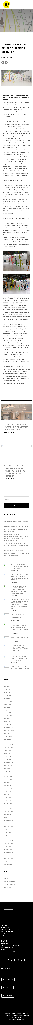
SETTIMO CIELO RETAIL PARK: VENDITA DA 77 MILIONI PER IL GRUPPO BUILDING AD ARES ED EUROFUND (14, 471)
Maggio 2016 (7, 847)
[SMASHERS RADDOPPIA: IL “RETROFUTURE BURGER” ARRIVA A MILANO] (6, 616)
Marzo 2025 (7, 713)
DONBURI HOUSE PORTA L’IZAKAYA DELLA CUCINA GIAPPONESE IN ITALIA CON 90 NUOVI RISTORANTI (19, 648)
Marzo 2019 (7, 800)
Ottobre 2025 (8, 701)
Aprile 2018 (7, 818)
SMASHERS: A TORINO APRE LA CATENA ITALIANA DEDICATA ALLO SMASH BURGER (19, 658)
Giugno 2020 (7, 783)
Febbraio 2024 (8, 725)
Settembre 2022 (9, 748)
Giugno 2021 (7, 768)
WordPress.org (8, 887)
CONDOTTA (25, 1013)
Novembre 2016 (8, 841)
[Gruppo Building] (6, 5)
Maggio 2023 (8, 736)
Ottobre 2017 (8, 823)
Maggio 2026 (8, 690)
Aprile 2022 (7, 754)
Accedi (6, 879)
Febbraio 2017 (8, 838)
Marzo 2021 (7, 771)
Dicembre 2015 (8, 850)
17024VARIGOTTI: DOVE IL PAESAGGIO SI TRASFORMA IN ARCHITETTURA (16, 427)
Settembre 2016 (8, 844)
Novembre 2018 (8, 806)
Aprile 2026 (7, 693)
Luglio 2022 (7, 751)
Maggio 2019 (7, 797)
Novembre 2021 (8, 762)
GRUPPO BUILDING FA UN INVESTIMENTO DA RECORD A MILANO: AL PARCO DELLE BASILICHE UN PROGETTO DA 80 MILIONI (20, 627)
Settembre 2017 (8, 826)
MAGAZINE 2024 (8, 996)
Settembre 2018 (8, 812)
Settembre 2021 (8, 765)
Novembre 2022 (8, 745)
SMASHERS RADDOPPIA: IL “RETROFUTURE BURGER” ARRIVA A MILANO (18, 616)
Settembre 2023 (9, 730)
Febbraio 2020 (8, 786)
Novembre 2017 (8, 821)
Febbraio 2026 (8, 695)
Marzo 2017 (7, 835)
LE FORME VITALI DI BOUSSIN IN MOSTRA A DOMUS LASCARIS (20, 638)
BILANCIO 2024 (8, 987)
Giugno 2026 (7, 687)
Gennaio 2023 (8, 742)
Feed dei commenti (9, 885)
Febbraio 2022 (8, 759)
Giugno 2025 (7, 707)
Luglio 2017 (7, 829)
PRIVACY (14, 1013)
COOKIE (19, 1013)
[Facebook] (2, 62)
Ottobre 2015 (8, 855)
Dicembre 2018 (8, 803)
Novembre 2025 (8, 698)
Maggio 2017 (7, 832)
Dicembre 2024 (8, 716)
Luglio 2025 (7, 704)
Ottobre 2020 (8, 780)
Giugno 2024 (7, 719)
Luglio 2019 (7, 791)
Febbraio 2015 (8, 864)
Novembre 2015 (8, 853)
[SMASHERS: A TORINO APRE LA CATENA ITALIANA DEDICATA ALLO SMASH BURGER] (6, 659)
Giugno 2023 (7, 733)
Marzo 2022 (7, 757)
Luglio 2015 (7, 861)
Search (16, 506)
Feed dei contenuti (9, 882)
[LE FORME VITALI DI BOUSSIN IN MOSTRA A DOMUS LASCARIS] (6, 639)
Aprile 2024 (7, 722)
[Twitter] (6, 62)
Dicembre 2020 (8, 777)
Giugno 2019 (7, 794)
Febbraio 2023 (8, 739)
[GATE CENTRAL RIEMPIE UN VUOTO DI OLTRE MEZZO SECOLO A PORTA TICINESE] (6, 668)
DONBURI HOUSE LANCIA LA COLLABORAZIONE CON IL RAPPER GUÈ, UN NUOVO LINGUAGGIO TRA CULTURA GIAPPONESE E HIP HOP (18, 589)
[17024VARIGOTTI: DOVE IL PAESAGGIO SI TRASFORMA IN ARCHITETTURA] (16, 412)
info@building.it (5, 934)
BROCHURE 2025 (9, 979)
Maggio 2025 (8, 710)
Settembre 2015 (8, 858)
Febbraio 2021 (8, 774)
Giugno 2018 (7, 815)
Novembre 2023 (8, 727)
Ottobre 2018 (8, 809)
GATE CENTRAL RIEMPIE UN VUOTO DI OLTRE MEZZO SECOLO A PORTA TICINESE (20, 668)
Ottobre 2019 (8, 789)
